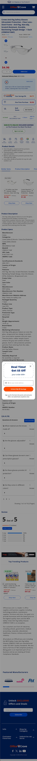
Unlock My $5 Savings (18, 389)
